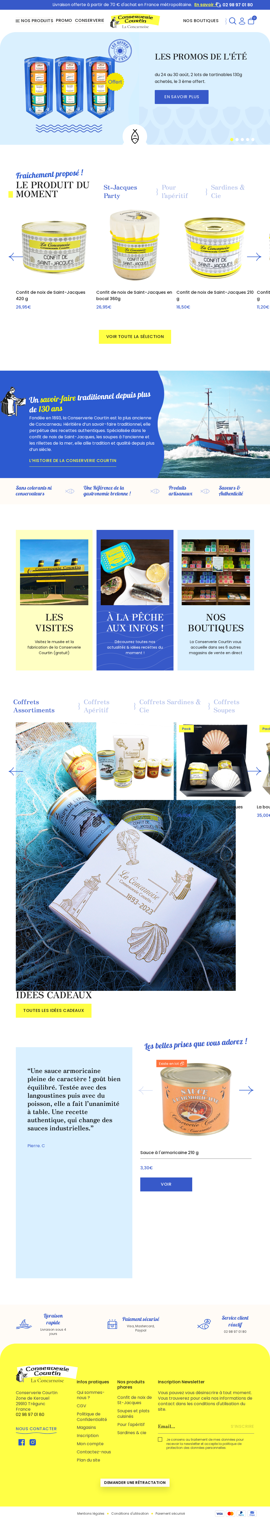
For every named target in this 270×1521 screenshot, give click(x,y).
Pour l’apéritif (175, 191)
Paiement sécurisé (170, 1514)
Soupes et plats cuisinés (133, 1413)
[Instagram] (33, 1442)
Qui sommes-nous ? (91, 1395)
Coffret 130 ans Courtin (121, 807)
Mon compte (90, 1444)
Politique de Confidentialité (92, 1417)
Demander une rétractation (135, 1482)
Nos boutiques (201, 21)
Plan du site (88, 1460)
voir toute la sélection (135, 337)
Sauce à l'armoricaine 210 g (169, 1153)
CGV (81, 1406)
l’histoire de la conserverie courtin (72, 461)
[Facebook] (21, 1442)
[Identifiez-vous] (242, 20)
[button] (232, 20)
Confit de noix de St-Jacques (134, 1400)
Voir (166, 1184)
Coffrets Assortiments (34, 706)
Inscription (88, 1436)
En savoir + (206, 5)
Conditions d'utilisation (130, 1514)
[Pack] (215, 761)
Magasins (86, 1427)
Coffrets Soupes (226, 706)
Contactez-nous (94, 1452)
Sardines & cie (131, 1433)
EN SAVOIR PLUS (181, 97)
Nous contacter (36, 1429)
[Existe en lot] (196, 1099)
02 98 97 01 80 (238, 5)
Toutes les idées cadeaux (53, 1010)
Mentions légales (90, 1514)
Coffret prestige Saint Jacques (209, 807)
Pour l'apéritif (131, 1424)
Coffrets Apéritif (96, 706)
